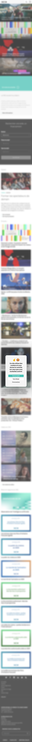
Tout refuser (16, 379)
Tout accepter (16, 376)
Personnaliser (16, 382)
